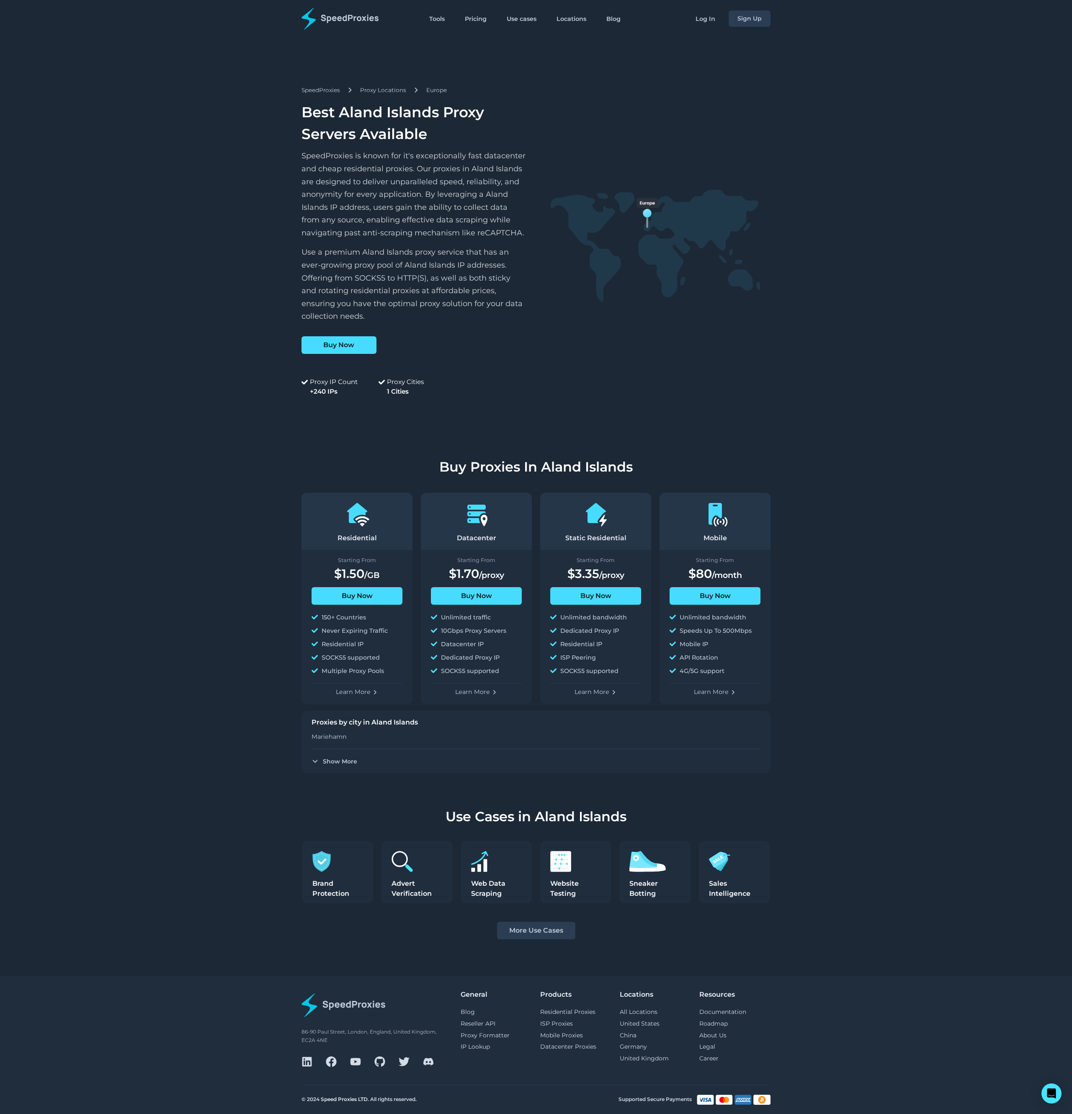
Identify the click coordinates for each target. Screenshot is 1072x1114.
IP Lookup (475, 1046)
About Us (713, 1035)
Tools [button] (437, 19)
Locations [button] (571, 19)
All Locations (638, 1012)
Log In (705, 19)
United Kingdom (644, 1058)
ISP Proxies (556, 1023)
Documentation (722, 1012)
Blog (468, 1012)
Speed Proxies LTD (344, 1099)
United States (640, 1023)
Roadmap (713, 1023)
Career (709, 1058)
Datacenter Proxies (568, 1046)
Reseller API (478, 1023)
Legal (707, 1046)
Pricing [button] (476, 19)
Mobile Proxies (561, 1035)
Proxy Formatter (485, 1035)
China (628, 1035)
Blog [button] (613, 19)
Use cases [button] (521, 19)
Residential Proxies (567, 1012)
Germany (633, 1046)
